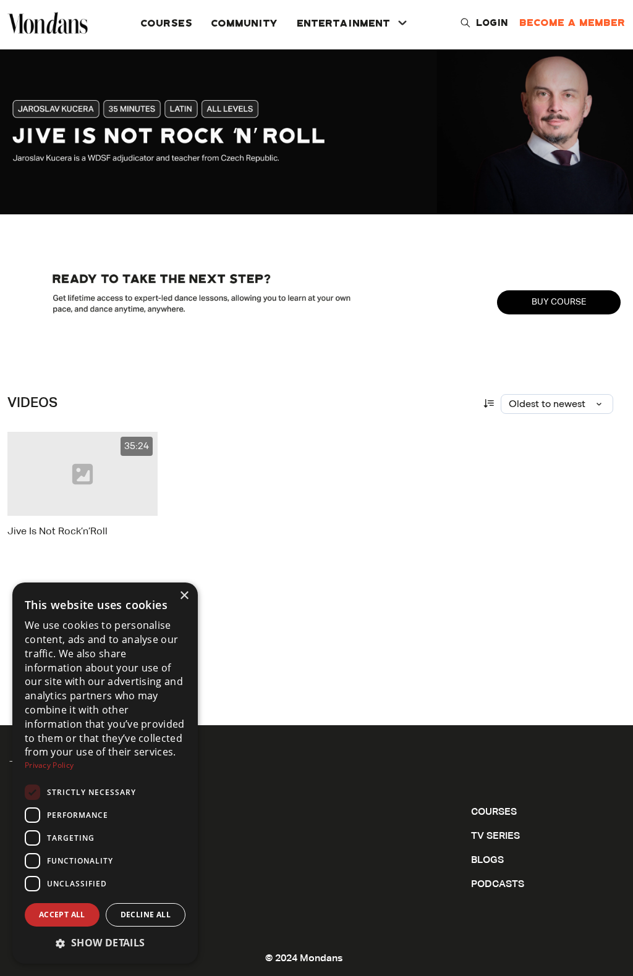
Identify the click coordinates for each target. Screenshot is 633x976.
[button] (105, 943)
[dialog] (105, 773)
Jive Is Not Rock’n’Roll (57, 532)
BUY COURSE (559, 302)
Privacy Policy (49, 765)
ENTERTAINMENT (344, 22)
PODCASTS (497, 885)
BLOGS (487, 860)
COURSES (167, 22)
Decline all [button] (146, 914)
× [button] (184, 595)
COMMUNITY (245, 22)
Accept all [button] (62, 914)
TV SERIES (495, 836)
